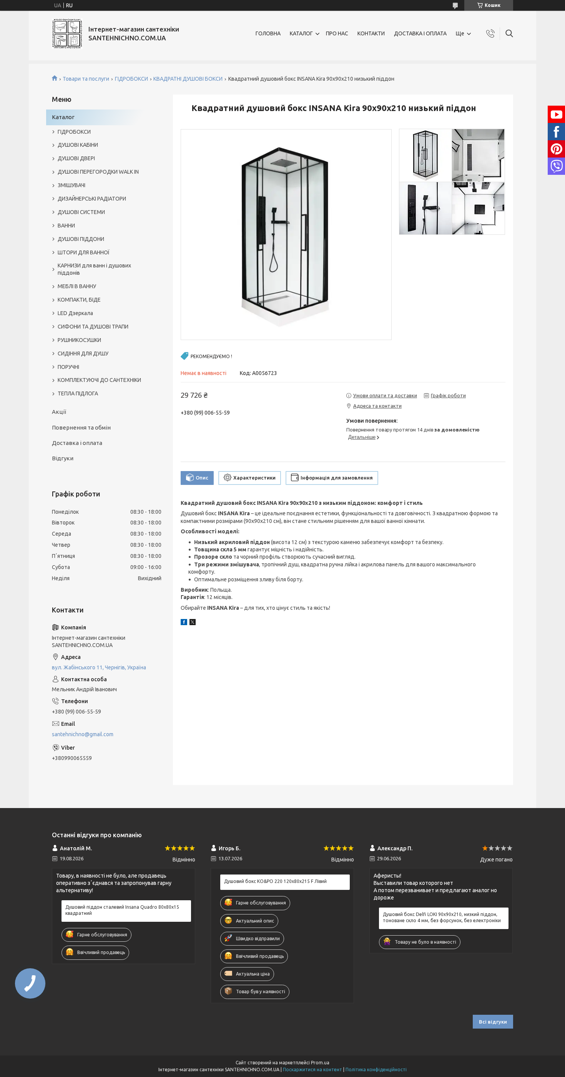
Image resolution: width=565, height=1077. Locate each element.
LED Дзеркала (75, 313)
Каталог (63, 117)
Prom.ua (320, 1062)
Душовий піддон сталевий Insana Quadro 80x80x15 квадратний (122, 910)
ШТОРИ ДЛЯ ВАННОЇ (84, 252)
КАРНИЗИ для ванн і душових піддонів (94, 269)
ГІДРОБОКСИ (131, 79)
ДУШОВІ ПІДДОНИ (81, 239)
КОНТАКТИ (371, 33)
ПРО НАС (337, 33)
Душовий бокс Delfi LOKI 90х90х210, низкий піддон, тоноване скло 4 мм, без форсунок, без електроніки (442, 917)
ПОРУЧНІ (68, 367)
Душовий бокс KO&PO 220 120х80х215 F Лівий (275, 881)
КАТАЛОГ (301, 33)
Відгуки (62, 458)
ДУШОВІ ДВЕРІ (76, 158)
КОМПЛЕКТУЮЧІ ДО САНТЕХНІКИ (99, 380)
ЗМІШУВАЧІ (71, 185)
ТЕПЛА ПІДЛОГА (78, 393)
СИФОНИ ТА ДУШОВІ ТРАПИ (93, 327)
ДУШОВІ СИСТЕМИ (81, 212)
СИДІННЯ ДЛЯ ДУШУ (83, 353)
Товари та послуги (86, 79)
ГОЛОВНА (268, 33)
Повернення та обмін (81, 427)
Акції (59, 411)
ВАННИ (66, 225)
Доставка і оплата (77, 443)
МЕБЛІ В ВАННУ (77, 286)
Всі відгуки (493, 1021)
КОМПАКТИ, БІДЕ (79, 300)
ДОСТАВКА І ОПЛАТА (420, 33)
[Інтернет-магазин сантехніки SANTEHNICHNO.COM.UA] (67, 33)
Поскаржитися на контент (312, 1069)
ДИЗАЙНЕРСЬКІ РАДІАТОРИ (92, 199)
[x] (192, 623)
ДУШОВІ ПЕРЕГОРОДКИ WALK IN (98, 172)
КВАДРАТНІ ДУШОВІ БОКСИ (188, 79)
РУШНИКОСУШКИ (79, 340)
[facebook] (184, 623)
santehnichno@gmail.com (82, 734)
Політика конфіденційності (376, 1069)
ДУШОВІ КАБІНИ (78, 145)
